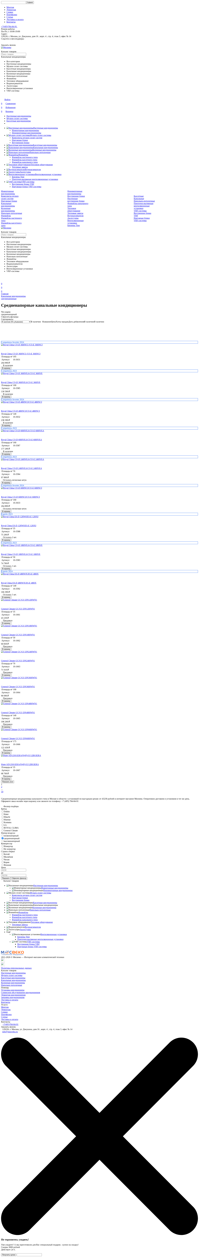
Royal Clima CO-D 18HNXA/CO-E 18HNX (20, 554)
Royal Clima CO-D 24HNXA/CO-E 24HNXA (21, 468)
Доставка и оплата (15, 19)
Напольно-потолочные (144, 201)
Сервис (9, 12)
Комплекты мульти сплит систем (27, 138)
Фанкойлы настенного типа (25, 157)
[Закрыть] (99, 1234)
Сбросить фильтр (19, 878)
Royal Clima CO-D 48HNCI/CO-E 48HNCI (20, 411)
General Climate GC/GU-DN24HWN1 (18, 661)
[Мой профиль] (2, 280)
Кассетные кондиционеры (18, 121)
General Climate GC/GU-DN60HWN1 (18, 738)
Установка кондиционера (12, 990)
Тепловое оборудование (42, 164)
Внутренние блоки (20, 142)
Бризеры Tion (18, 177)
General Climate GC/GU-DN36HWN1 (18, 686)
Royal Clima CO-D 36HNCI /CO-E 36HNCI (20, 354)
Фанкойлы (23, 155)
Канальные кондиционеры (45, 147)
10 (2, 792)
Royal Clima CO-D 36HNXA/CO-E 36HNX (20, 382)
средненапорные (9, 298)
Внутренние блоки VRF (23, 184)
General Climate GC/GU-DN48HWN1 (18, 712)
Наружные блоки (20, 140)
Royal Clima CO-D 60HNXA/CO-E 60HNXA (21, 440)
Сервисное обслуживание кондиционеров (20, 992)
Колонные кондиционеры (44, 150)
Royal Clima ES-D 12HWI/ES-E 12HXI (18, 525)
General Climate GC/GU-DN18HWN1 (18, 635)
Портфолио (11, 14)
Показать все (7, 782)
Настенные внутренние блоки (75, 199)
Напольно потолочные (40, 152)
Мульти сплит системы (17, 118)
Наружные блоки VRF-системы (26, 186)
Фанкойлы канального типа (25, 162)
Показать (6, 878)
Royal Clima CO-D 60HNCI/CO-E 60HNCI (20, 497)
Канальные (139, 198)
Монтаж (10, 7)
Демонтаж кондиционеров (13, 995)
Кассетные (139, 196)
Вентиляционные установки (48, 174)
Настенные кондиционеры (18, 116)
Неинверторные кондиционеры (26, 133)
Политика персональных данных (16, 968)
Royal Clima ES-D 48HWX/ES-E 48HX (18, 583)
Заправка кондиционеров (13, 997)
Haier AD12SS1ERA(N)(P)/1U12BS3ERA (20, 764)
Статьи (9, 17)
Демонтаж (11, 10)
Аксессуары (25, 172)
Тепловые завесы (20, 167)
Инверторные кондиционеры (25, 130)
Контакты (11, 22)
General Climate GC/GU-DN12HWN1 (18, 609)
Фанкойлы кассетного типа (24, 160)
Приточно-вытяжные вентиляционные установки (35, 179)
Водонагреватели (33, 169)
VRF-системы (28, 182)
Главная (4, 294)
